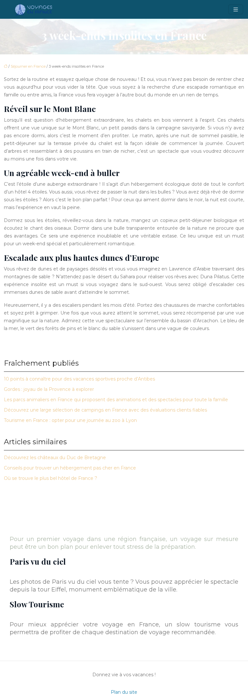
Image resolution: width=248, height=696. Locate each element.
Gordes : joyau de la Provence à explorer (49, 389)
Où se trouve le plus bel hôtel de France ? (50, 478)
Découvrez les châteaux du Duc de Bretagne (55, 457)
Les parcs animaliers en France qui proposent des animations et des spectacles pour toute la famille (116, 400)
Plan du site (124, 692)
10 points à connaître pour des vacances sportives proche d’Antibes (79, 379)
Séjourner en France (28, 66)
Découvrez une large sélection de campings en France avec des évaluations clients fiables (105, 410)
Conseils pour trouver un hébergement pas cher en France (70, 468)
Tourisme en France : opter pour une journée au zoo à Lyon (70, 420)
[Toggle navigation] (235, 10)
